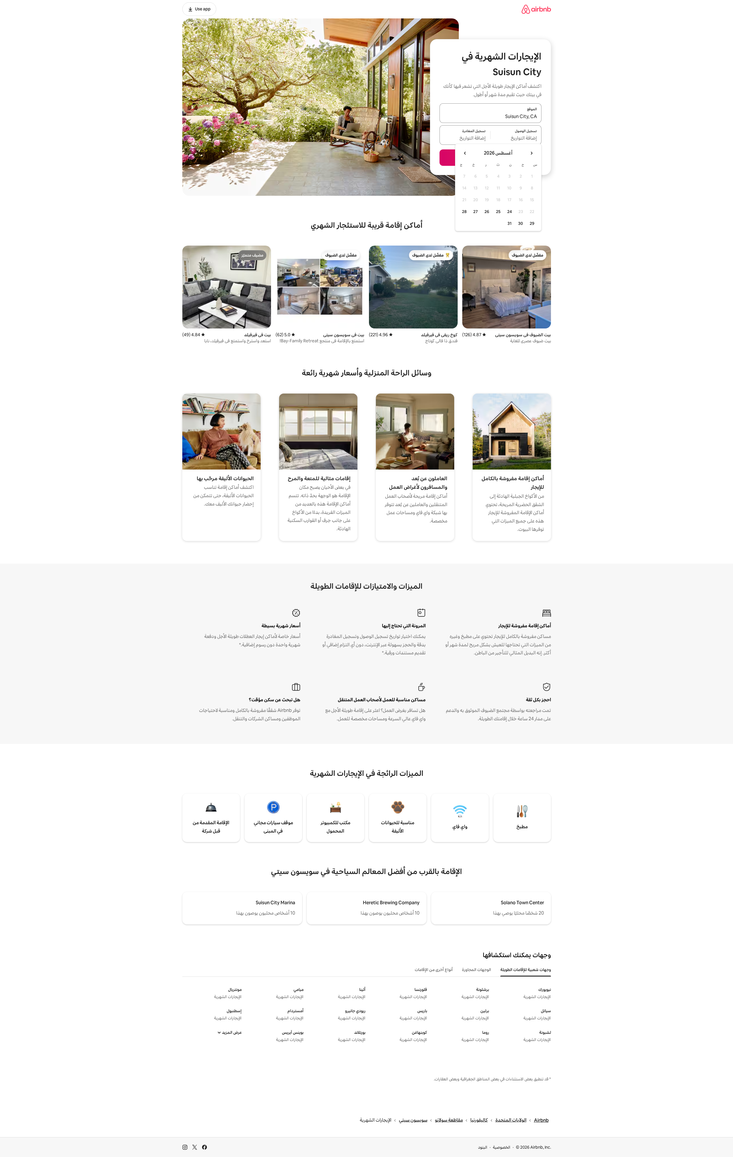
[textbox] (516, 138)
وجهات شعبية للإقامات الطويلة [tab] (525, 969)
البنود (482, 1147)
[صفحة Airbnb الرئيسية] (536, 9)
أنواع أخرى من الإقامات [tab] (434, 969)
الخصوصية (501, 1147)
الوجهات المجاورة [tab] (476, 969)
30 (520, 223)
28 (464, 211)
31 (509, 223)
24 (509, 211)
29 (532, 223)
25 (498, 211)
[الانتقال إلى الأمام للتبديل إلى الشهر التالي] (465, 153)
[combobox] (490, 116)
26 (486, 211)
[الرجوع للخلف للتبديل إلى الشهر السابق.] (531, 153)
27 (475, 211)
